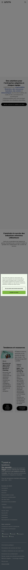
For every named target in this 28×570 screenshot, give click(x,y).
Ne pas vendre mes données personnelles (14, 288)
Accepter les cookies (14, 292)
